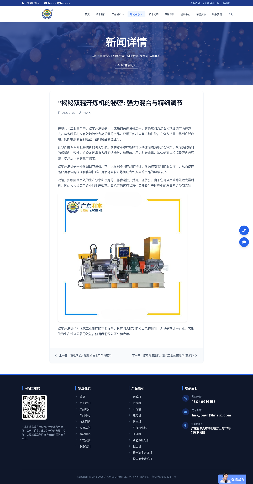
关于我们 (101, 14)
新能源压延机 (141, 440)
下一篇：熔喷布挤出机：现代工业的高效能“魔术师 (163, 355)
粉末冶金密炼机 (142, 452)
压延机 (137, 434)
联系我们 (217, 14)
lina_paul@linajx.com (59, 3)
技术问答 (154, 14)
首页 (87, 14)
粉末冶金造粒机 (142, 459)
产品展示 (116, 14)
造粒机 (137, 415)
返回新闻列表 (128, 65)
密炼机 (137, 403)
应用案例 (169, 14)
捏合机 (137, 446)
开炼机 (137, 409)
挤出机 (137, 421)
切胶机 (137, 397)
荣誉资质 (201, 14)
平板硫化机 (140, 428)
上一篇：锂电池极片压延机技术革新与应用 (85, 355)
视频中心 (185, 14)
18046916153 (33, 3)
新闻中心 (135, 14)
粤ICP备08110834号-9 (163, 476)
